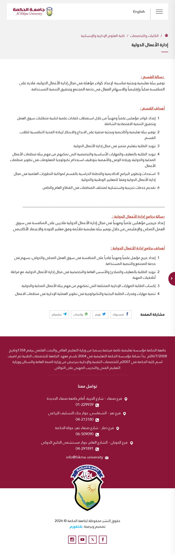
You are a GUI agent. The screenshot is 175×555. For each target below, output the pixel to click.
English (139, 12)
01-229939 (84, 405)
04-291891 (84, 448)
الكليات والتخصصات (144, 36)
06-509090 (84, 434)
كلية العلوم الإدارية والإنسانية (103, 36)
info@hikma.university (84, 457)
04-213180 (84, 419)
